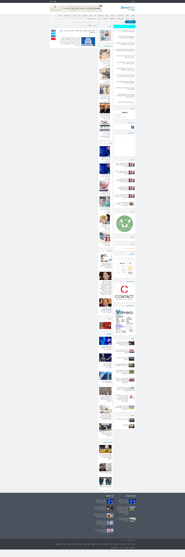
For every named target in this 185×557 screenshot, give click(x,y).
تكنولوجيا (85, 16)
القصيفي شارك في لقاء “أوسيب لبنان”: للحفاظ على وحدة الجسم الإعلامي (105, 62)
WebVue (130, 540)
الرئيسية (132, 16)
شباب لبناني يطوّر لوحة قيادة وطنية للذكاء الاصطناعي (106, 434)
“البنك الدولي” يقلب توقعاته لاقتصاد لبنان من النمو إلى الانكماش (125, 69)
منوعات (127, 19)
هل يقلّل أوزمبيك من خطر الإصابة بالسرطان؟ (105, 243)
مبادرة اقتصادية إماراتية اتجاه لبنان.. (125, 102)
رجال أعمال (113, 16)
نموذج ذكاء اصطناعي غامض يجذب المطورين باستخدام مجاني (106, 347)
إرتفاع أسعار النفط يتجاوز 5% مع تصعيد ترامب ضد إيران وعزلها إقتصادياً (125, 43)
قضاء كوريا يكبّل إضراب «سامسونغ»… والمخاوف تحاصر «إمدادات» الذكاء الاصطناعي (106, 398)
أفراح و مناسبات (67, 16)
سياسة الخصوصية (91, 19)
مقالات (90, 16)
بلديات (107, 16)
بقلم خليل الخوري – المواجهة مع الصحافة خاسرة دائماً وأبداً (123, 188)
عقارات (60, 16)
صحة (95, 16)
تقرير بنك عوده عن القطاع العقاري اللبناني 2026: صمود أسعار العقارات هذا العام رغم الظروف (125, 95)
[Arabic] (123, 112)
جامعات (74, 16)
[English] (125, 112)
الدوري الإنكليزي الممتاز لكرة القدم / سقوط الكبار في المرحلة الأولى (125, 37)
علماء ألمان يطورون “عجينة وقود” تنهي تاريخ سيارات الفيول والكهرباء (77, 31)
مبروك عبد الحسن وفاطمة (105, 486)
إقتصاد (127, 16)
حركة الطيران (112, 19)
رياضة (79, 16)
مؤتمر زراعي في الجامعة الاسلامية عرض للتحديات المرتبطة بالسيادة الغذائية (106, 456)
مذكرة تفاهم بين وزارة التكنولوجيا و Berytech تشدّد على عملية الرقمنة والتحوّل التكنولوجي (106, 417)
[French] (127, 112)
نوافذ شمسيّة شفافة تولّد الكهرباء (106, 382)
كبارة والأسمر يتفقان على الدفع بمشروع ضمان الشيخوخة (122, 519)
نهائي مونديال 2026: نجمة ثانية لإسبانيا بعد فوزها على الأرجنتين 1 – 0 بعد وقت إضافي (121, 380)
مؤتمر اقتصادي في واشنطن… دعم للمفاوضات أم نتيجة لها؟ (121, 203)
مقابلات (132, 19)
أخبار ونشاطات (120, 19)
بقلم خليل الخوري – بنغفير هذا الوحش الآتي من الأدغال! (122, 172)
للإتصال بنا (105, 19)
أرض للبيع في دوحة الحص (122, 419)
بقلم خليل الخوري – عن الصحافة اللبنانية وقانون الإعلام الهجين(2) (122, 180)
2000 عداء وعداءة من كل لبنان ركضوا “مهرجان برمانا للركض (92, 22)
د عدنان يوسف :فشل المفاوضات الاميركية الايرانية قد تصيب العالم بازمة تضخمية (106, 265)
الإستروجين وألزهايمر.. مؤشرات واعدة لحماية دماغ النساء (105, 159)
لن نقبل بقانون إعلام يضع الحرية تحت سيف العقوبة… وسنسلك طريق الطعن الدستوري (105, 133)
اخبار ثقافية (100, 16)
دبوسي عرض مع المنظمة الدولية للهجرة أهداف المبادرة (124, 88)
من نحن (99, 19)
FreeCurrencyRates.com (128, 248)
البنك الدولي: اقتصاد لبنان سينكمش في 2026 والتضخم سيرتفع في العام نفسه (120, 22)
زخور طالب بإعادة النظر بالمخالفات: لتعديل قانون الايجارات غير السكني (105, 115)
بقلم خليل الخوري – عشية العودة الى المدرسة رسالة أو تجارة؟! (67, 22)
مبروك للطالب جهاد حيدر (106, 473)
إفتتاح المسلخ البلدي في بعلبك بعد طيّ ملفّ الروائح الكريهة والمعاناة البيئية (105, 97)
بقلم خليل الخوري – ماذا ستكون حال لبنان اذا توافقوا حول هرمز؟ (121, 196)
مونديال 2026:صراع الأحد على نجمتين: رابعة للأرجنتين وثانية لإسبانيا (121, 407)
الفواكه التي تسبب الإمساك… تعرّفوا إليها (105, 193)
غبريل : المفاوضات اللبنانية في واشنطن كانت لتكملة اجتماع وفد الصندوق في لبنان (106, 310)
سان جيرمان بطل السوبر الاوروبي (122, 358)
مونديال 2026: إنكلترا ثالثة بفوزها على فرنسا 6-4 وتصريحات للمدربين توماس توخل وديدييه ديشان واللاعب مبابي (121, 398)
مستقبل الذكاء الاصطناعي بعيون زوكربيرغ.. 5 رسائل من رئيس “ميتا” (106, 365)
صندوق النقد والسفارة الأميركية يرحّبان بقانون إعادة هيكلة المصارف (125, 82)
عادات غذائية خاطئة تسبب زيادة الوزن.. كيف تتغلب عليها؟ (105, 226)
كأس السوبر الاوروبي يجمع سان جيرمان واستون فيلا (121, 364)
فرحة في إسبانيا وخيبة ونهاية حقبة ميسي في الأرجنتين (122, 389)
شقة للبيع (125, 425)
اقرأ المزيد (77, 45)
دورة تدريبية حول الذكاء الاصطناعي (105, 80)
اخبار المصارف (121, 16)
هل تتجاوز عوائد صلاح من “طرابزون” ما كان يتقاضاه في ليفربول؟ (122, 371)
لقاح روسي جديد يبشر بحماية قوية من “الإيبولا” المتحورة (105, 209)
